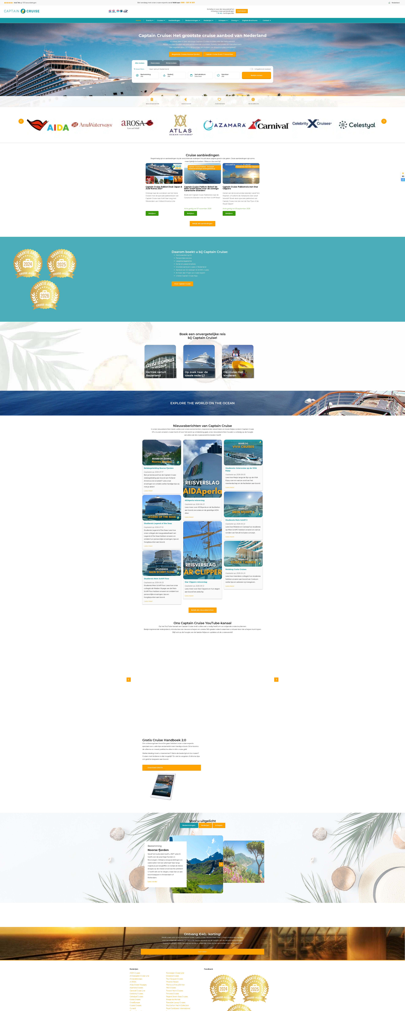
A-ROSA (133, 976)
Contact (266, 20)
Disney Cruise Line (137, 1006)
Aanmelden (202, 947)
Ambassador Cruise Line (139, 970)
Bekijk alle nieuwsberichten (202, 610)
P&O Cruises (171, 982)
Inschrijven (241, 11)
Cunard (133, 1003)
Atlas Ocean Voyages (138, 979)
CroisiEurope (135, 997)
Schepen (218, 823)
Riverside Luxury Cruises (175, 997)
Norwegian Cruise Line (175, 967)
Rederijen (208, 20)
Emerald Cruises (136, 1009)
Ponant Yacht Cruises (174, 985)
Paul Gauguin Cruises (174, 973)
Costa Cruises (135, 994)
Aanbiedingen (174, 20)
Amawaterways (136, 973)
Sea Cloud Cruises (173, 1009)
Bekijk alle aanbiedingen (202, 223)
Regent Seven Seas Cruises (177, 991)
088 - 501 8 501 (188, 2)
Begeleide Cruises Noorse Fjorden (186, 54)
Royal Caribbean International (178, 1003)
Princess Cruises (172, 988)
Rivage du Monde (173, 994)
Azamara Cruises (136, 982)
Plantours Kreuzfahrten (175, 979)
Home (138, 20)
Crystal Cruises (135, 1000)
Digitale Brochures (249, 20)
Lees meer (148, 491)
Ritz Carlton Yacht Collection (177, 1000)
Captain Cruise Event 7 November (219, 54)
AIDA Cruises (135, 967)
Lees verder (152, 879)
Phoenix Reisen (172, 976)
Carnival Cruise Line (137, 985)
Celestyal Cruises (136, 991)
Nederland (395, 3)
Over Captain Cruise (182, 284)
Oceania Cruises (172, 970)
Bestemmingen (191, 20)
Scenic (168, 1006)
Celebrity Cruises (136, 988)
